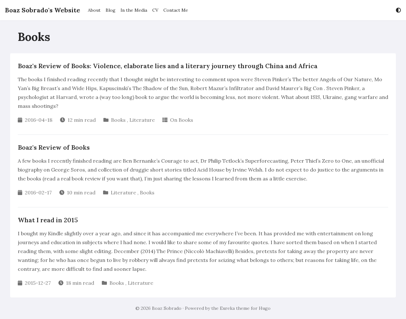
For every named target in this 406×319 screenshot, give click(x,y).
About (94, 10)
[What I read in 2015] (203, 252)
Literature (142, 120)
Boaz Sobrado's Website (42, 10)
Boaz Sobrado (166, 308)
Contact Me (175, 10)
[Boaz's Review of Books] (203, 170)
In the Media (134, 10)
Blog (110, 10)
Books (118, 120)
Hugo (265, 308)
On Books (181, 120)
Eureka (227, 308)
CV (155, 10)
